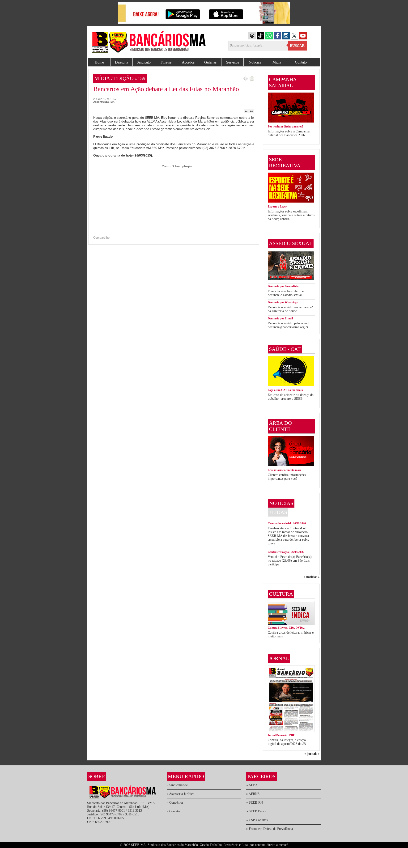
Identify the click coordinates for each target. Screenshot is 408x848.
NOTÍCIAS (281, 503)
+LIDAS (278, 512)
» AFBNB (252, 794)
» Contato (173, 811)
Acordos (188, 62)
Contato (301, 62)
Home (99, 62)
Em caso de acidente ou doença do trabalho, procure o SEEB (291, 396)
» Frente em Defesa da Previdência (269, 829)
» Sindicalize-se (177, 785)
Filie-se (166, 62)
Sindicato (144, 62)
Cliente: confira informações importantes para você (287, 476)
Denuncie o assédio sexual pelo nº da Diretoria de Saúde (290, 309)
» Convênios (175, 802)
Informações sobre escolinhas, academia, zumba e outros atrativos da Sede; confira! (291, 215)
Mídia (276, 62)
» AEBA (252, 785)
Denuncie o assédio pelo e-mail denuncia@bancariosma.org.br (288, 325)
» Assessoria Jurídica (180, 794)
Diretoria (121, 62)
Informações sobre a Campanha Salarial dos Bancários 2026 (289, 133)
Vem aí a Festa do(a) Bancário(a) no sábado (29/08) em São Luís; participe (290, 560)
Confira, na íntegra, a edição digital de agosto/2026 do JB (287, 742)
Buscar (297, 45)
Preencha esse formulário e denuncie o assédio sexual (286, 293)
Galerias (210, 62)
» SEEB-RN (254, 802)
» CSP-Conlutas (257, 820)
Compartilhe (101, 237)
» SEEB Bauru (256, 811)
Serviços (232, 62)
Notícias (255, 62)
